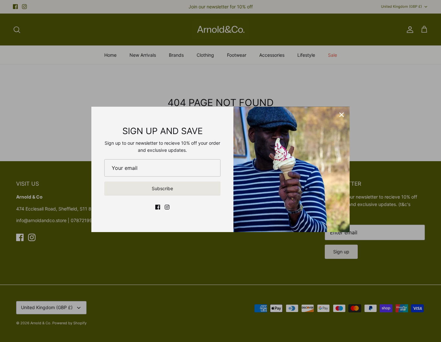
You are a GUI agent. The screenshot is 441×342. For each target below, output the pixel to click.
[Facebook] (157, 207)
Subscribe (162, 188)
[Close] (341, 115)
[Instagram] (167, 207)
